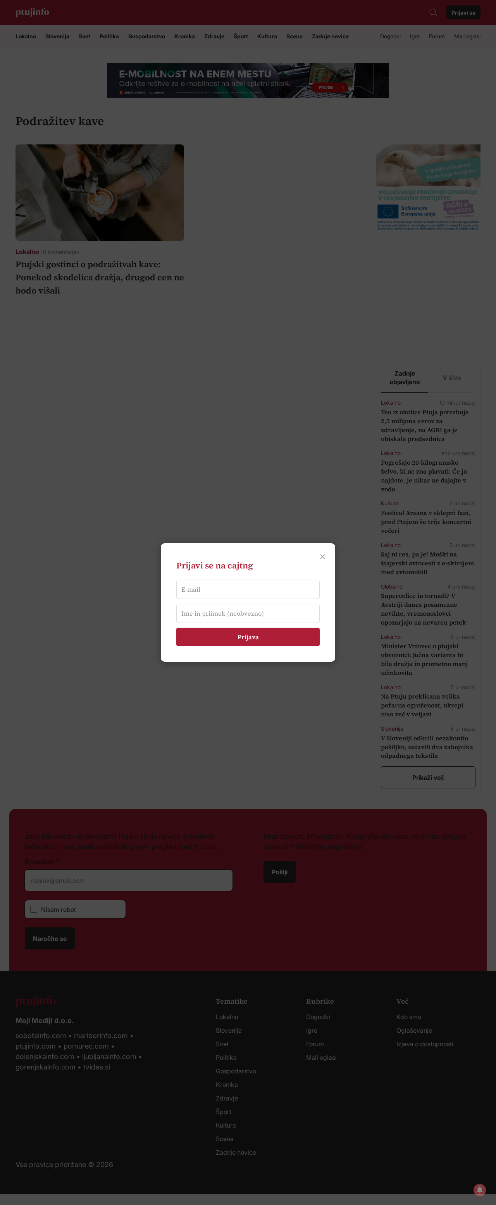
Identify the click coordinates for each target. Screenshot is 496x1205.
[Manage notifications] (480, 1190)
